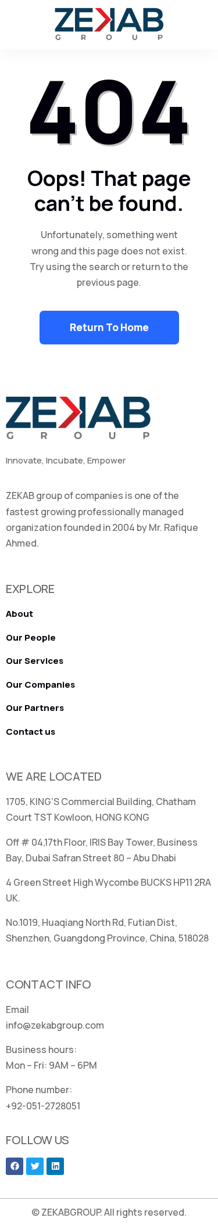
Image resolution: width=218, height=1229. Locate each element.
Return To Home (109, 327)
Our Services (34, 661)
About (19, 614)
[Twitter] (35, 1166)
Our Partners (35, 708)
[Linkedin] (55, 1166)
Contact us (30, 731)
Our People (31, 637)
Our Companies (40, 684)
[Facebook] (14, 1166)
